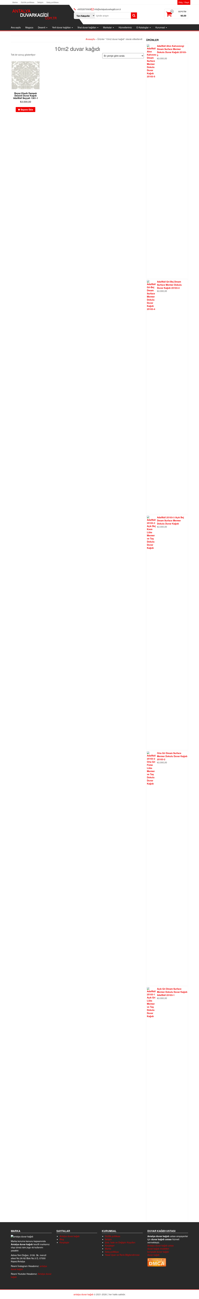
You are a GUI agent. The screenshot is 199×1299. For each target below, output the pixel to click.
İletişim (40, 2)
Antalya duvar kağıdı (69, 1236)
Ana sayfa (16, 27)
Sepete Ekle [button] (27, 109)
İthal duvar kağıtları (87, 27)
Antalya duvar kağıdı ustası (160, 1245)
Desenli (42, 27)
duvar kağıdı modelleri (158, 1248)
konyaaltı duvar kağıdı (158, 1251)
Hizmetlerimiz (125, 27)
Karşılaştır (64, 1242)
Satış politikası (52, 2)
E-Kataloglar (143, 27)
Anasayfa (90, 39)
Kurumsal (160, 27)
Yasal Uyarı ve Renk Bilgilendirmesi (122, 1254)
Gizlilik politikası (27, 2)
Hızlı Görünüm (39, 65)
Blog (62, 1239)
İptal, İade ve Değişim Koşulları (120, 1242)
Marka (15, 2)
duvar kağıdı (153, 1254)
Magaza (29, 27)
